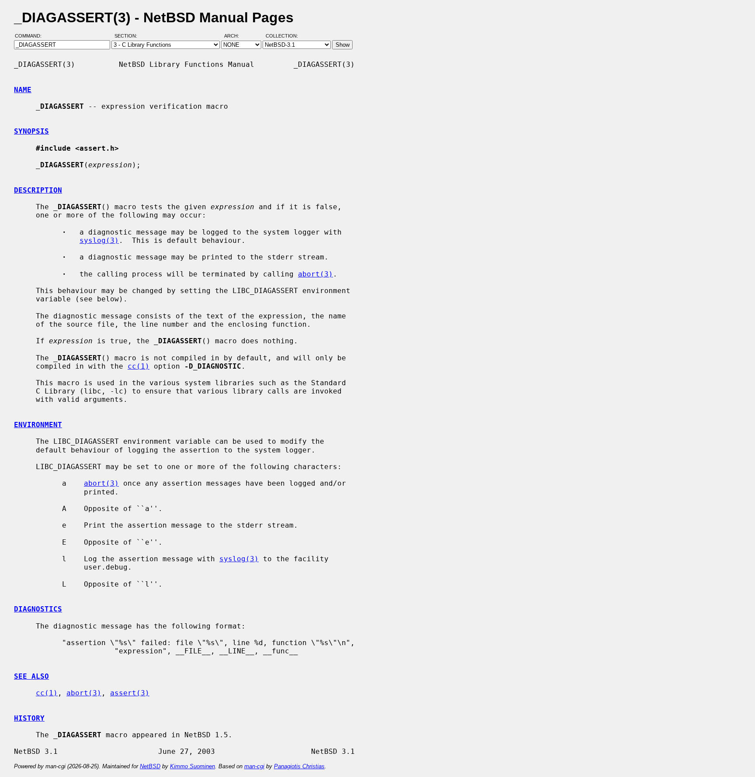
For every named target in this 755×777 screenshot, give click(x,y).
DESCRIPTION (38, 190)
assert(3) (129, 693)
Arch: (235, 36)
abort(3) (315, 274)
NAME (22, 90)
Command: (31, 36)
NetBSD (150, 766)
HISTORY (29, 718)
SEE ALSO (31, 676)
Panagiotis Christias (299, 766)
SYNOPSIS (31, 131)
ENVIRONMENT (38, 425)
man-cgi (254, 766)
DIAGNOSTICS (38, 609)
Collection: (282, 36)
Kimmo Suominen (192, 766)
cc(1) (138, 366)
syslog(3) (99, 240)
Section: (127, 36)
